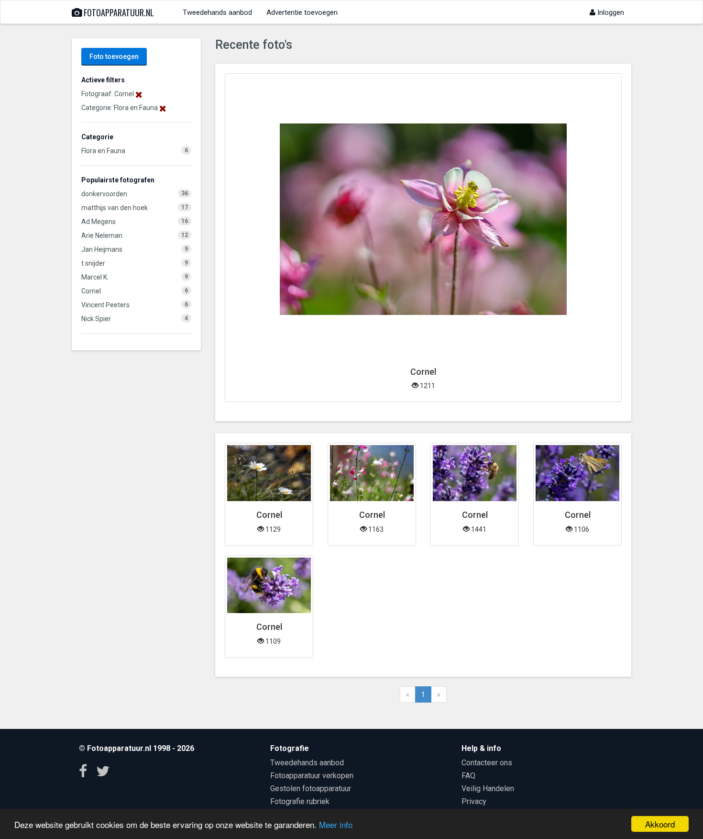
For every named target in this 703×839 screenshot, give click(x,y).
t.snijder (93, 263)
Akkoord (660, 824)
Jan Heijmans (101, 249)
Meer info (335, 824)
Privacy (473, 801)
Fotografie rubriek (300, 801)
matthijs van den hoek (114, 208)
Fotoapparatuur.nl (118, 12)
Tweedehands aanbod (217, 12)
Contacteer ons (486, 762)
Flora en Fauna (103, 151)
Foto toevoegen (114, 56)
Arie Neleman (101, 235)
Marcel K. (95, 277)
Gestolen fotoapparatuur (310, 788)
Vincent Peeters (105, 305)
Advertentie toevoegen (302, 12)
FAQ (468, 775)
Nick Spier (96, 319)
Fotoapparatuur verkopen (311, 775)
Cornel (91, 291)
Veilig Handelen (487, 788)
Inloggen (609, 12)
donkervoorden (104, 194)
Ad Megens (98, 221)
